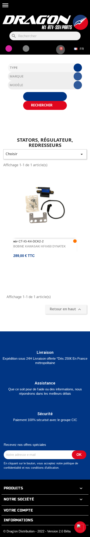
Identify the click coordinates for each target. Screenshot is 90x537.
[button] (80, 527)
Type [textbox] (14, 67)
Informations (18, 520)
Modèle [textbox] (16, 85)
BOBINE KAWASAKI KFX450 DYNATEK (39, 246)
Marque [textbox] (17, 76)
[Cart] (60, 49)
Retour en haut (66, 309)
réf (15, 241)
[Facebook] (26, 48)
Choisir (45, 154)
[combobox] (45, 67)
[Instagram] (8, 48)
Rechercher (42, 105)
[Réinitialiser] (45, 96)
